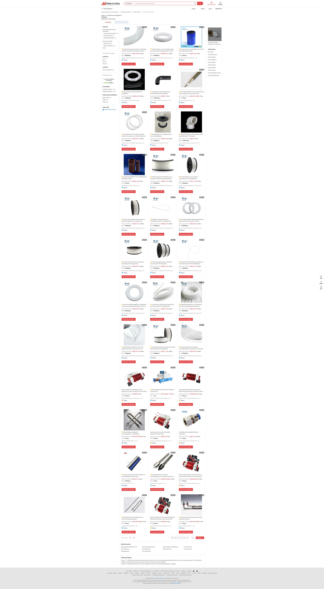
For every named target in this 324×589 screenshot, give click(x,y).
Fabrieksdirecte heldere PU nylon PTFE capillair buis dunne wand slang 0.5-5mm (132, 348)
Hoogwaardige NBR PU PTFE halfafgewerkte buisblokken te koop (134, 177)
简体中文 (121, 573)
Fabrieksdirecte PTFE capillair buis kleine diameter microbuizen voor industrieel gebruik (133, 135)
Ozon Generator (108, 35)
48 (134, 538)
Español (142, 573)
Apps (210, 8)
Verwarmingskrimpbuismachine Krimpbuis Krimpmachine (162, 390)
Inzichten (189, 571)
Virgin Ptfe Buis (212, 67)
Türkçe (199, 573)
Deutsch (148, 573)
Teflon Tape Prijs (167, 549)
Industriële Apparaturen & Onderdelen (109, 30)
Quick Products (147, 575)
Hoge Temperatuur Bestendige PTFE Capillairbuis (132, 92)
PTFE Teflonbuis (212, 60)
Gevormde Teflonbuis (213, 75)
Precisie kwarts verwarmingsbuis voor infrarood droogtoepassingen (132, 518)
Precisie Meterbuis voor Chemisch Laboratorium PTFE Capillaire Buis (188, 177)
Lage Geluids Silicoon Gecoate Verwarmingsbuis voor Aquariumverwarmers (162, 475)
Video (145, 27)
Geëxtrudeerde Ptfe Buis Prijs (170, 547)
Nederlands (183, 573)
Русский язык (166, 573)
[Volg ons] (197, 571)
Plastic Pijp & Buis (109, 46)
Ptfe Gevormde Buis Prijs (148, 547)
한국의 (173, 573)
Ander (104, 48)
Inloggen (220, 4)
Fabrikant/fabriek (109, 91)
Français (137, 573)
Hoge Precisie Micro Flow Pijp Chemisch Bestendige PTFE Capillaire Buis (133, 262)
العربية (177, 573)
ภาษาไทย (194, 573)
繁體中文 (126, 573)
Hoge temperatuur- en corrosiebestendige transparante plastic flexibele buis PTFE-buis (162, 50)
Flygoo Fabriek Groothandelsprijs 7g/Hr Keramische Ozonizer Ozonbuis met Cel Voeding (134, 390)
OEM (105, 102)
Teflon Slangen (212, 57)
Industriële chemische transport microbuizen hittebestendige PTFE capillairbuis (162, 348)
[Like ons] (194, 571)
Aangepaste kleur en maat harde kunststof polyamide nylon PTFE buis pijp (191, 135)
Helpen (203, 8)
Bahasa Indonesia (213, 573)
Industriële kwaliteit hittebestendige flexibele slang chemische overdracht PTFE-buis (191, 220)
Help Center (129, 571)
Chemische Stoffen (107, 41)
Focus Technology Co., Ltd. (160, 578)
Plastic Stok (107, 43)
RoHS (105, 63)
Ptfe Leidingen (211, 62)
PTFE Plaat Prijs (146, 549)
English (115, 573)
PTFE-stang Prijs (146, 551)
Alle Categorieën (108, 8)
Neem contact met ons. (110, 109)
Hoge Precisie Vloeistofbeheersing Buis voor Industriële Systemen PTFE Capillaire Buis (191, 262)
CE (104, 59)
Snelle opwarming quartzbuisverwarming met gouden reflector (190, 518)
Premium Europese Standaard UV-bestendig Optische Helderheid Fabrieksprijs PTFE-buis (134, 50)
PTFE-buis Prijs (188, 547)
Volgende (199, 538)
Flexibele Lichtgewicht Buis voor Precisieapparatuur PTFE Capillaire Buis (160, 220)
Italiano (160, 573)
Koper (193, 8)
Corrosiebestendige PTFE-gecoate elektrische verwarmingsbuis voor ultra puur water (191, 92)
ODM (105, 100)
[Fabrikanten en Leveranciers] (110, 3)
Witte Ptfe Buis (212, 65)
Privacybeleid (156, 571)
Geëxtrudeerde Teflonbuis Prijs (129, 547)
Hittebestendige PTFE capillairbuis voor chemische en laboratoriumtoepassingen (161, 177)
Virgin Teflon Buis (212, 54)
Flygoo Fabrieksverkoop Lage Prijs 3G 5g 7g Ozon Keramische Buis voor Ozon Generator (190, 475)
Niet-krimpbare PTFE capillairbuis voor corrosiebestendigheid (161, 135)
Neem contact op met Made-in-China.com (170, 571)
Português (154, 573)
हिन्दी (189, 573)
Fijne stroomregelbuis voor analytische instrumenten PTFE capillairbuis (161, 262)
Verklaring (135, 571)
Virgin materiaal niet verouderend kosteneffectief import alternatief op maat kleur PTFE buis (191, 348)
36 (130, 537)
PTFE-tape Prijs (188, 549)
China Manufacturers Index (158, 575)
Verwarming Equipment (110, 33)
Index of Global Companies (185, 575)
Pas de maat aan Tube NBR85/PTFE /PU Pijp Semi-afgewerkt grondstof (191, 50)
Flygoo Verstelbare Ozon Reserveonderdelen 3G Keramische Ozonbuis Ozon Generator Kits (162, 518)
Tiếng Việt (204, 573)
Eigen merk (107, 97)
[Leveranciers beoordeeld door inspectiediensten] (110, 80)
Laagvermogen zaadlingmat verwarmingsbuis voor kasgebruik (130, 433)
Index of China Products (172, 575)
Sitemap (183, 571)
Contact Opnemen (129, 64)
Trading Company (109, 89)
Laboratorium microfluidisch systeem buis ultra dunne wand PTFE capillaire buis (162, 305)
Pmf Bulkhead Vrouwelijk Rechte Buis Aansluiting (188, 433)
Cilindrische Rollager (109, 38)
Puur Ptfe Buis (211, 70)
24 (126, 538)
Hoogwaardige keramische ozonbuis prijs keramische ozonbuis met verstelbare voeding (191, 390)
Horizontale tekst (108, 70)
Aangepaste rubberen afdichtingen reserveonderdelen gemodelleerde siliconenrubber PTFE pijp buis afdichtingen (161, 92)
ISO (105, 61)
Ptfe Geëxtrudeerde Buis (214, 73)
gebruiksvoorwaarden (176, 583)
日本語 (131, 573)
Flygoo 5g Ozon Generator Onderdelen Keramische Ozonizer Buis (160, 433)
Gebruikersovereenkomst (145, 571)
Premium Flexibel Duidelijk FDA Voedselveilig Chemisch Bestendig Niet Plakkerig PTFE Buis (134, 305)
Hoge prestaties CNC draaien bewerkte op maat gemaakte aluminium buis (133, 475)
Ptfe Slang (210, 52)
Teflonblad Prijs (125, 551)
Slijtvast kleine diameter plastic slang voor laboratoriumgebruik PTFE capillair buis (133, 220)
